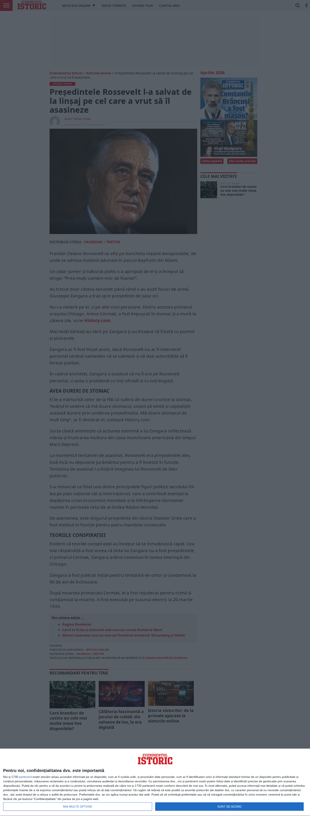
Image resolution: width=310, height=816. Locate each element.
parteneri (25, 776)
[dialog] (155, 782)
